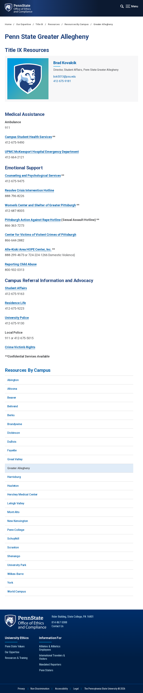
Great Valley (14, 459)
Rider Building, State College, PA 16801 (73, 616)
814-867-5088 (59, 622)
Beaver (11, 397)
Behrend (12, 406)
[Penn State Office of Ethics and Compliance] (21, 8)
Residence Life (15, 303)
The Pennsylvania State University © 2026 (104, 688)
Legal (75, 688)
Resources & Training (16, 658)
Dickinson (13, 432)
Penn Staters (46, 670)
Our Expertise (23, 24)
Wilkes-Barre (15, 574)
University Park (16, 565)
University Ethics (17, 638)
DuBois (11, 441)
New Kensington (17, 521)
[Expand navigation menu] (122, 6)
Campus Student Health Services (28, 137)
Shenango (13, 556)
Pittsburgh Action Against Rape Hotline (33, 220)
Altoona (12, 388)
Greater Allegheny (103, 24)
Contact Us (57, 626)
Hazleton (13, 485)
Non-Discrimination (40, 688)
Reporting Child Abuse (20, 264)
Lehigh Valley (15, 503)
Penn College (15, 530)
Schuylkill (13, 538)
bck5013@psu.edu (64, 76)
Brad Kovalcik (64, 62)
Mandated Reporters (50, 664)
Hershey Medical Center (22, 494)
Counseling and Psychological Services (33, 175)
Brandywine (14, 424)
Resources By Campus (77, 24)
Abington (13, 380)
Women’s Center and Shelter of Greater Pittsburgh (40, 205)
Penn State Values (15, 646)
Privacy (21, 688)
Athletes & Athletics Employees (49, 648)
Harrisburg (14, 477)
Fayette (12, 450)
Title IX (40, 24)
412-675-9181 (62, 81)
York (10, 582)
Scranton (13, 547)
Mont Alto (13, 512)
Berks (10, 415)
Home (8, 24)
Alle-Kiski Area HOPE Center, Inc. (28, 249)
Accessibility (61, 688)
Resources (54, 24)
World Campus (16, 591)
